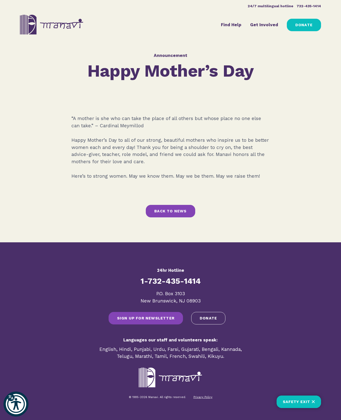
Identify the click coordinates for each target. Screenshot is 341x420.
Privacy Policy (202, 397)
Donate (304, 25)
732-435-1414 (309, 6)
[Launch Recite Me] (15, 404)
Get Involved (264, 24)
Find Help (231, 24)
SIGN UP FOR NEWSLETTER (145, 318)
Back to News (170, 211)
